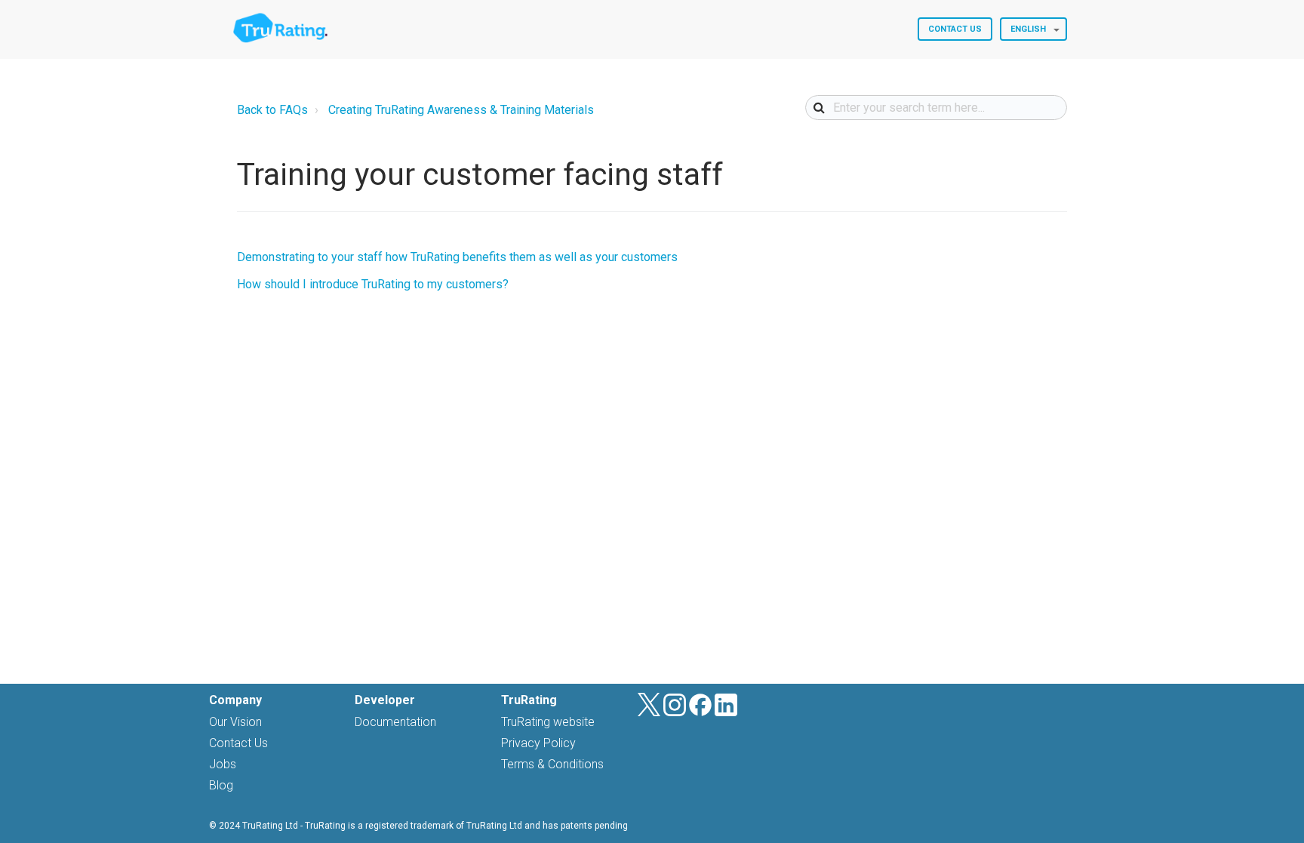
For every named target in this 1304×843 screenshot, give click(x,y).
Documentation (395, 722)
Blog (221, 785)
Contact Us (238, 743)
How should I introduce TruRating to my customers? (373, 284)
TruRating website (548, 722)
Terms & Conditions (552, 764)
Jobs (222, 764)
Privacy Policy (538, 743)
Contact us (955, 29)
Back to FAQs (272, 110)
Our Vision (235, 722)
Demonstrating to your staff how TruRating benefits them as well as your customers (457, 257)
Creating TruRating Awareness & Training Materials (461, 110)
